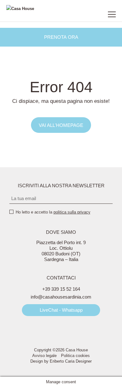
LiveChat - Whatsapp (61, 310)
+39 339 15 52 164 (61, 289)
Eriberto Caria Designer (71, 361)
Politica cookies (75, 355)
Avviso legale (44, 355)
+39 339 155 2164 (81, 14)
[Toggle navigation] (112, 14)
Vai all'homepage (61, 125)
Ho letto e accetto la (53, 212)
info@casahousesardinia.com (61, 296)
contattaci (95, 14)
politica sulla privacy (71, 212)
